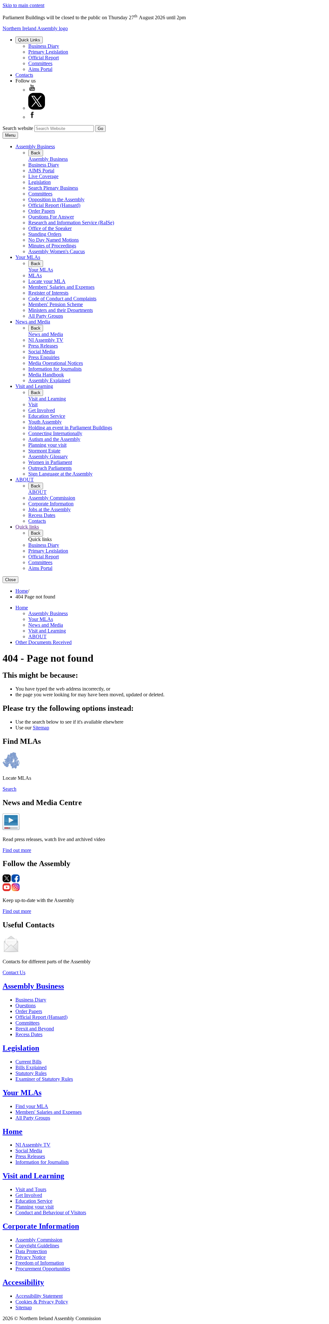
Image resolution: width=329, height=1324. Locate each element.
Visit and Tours (30, 1189)
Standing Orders (44, 234)
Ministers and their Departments (60, 310)
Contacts (24, 75)
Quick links (27, 526)
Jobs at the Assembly (49, 509)
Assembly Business (35, 146)
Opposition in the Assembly (56, 199)
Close (10, 579)
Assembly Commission (51, 498)
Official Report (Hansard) (54, 205)
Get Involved (41, 410)
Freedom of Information (39, 1263)
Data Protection (31, 1251)
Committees (40, 63)
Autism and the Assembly (54, 439)
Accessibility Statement (39, 1296)
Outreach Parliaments (50, 468)
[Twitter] (36, 108)
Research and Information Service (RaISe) (71, 222)
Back (35, 152)
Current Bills (28, 1061)
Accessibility (23, 1282)
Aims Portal (40, 69)
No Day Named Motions (53, 240)
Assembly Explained (49, 380)
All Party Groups (45, 316)
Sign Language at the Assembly (60, 474)
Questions (25, 1005)
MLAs (35, 275)
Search (9, 789)
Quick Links (29, 40)
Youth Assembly (45, 422)
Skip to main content (23, 5)
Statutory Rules (31, 1073)
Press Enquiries (43, 357)
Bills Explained (31, 1067)
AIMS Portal (41, 170)
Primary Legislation (48, 52)
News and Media (32, 321)
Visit (33, 404)
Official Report (43, 57)
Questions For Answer (51, 216)
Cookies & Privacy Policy (41, 1301)
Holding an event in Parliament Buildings (70, 427)
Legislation (39, 182)
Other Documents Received (43, 642)
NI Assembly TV (45, 340)
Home (21, 591)
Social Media (41, 351)
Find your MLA (31, 1106)
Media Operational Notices (55, 363)
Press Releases (43, 345)
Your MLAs (27, 257)
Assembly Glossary (48, 456)
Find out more (17, 850)
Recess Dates (41, 515)
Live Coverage (43, 176)
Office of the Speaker (50, 228)
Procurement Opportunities (42, 1268)
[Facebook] (32, 117)
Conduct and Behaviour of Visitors (50, 1212)
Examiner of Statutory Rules (44, 1079)
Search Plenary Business (53, 188)
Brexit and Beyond (34, 1028)
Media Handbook (46, 374)
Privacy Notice (30, 1257)
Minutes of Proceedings (52, 245)
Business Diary (43, 46)
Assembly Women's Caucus (56, 251)
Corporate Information (51, 503)
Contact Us (14, 972)
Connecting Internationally (55, 433)
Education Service (46, 416)
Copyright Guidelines (37, 1245)
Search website (18, 128)
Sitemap (41, 727)
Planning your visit (47, 445)
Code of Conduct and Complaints (62, 298)
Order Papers (41, 211)
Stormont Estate (44, 450)
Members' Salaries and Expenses (61, 287)
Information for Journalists (55, 369)
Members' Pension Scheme (55, 304)
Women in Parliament (50, 462)
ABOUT (24, 479)
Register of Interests (48, 293)
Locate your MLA (47, 281)
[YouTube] (32, 89)
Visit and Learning (34, 386)
